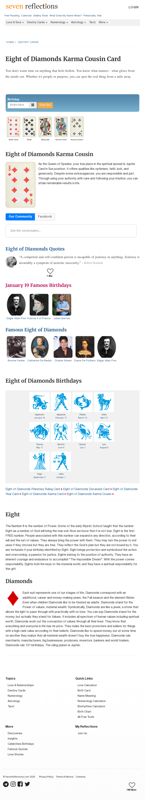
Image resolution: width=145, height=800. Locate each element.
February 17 (61, 418)
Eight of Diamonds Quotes (35, 249)
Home (10, 42)
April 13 (104, 418)
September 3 (40, 477)
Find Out (45, 105)
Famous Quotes (18, 749)
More (102, 22)
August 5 (104, 448)
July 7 (83, 448)
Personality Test (92, 16)
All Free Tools (86, 717)
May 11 (39, 448)
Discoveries (15, 733)
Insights (13, 739)
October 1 (61, 477)
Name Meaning (87, 696)
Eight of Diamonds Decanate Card (86, 489)
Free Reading (12, 16)
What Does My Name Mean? (65, 16)
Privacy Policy (46, 777)
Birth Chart (84, 712)
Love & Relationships (21, 685)
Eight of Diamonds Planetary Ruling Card (32, 489)
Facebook (45, 216)
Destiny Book (40, 16)
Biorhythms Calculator (91, 706)
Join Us (82, 733)
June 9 (61, 448)
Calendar (26, 16)
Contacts (80, 777)
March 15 (82, 418)
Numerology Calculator (92, 701)
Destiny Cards (36, 22)
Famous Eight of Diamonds (36, 330)
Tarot (92, 22)
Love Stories (16, 754)
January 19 (39, 418)
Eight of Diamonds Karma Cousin (89, 494)
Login (133, 7)
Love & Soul (14, 22)
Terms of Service (64, 777)
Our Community (20, 216)
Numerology (58, 22)
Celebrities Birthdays (21, 744)
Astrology (77, 22)
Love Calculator (87, 685)
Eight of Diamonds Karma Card (43, 494)
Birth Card (84, 691)
